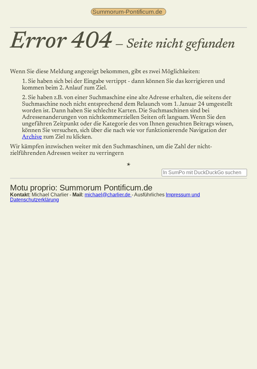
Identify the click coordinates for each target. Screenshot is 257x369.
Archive (32, 137)
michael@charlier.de (108, 194)
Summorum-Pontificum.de (127, 11)
